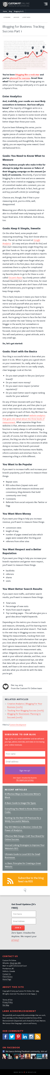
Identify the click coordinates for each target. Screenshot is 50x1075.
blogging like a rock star (27, 74)
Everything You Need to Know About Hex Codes (24, 810)
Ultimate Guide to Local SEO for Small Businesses (22, 856)
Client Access (8, 976)
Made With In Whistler (25, 1072)
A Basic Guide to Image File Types (20, 803)
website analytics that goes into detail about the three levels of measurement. (24, 419)
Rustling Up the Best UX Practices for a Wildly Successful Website (23, 819)
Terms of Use (8, 999)
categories (6, 17)
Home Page (7, 979)
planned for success (20, 78)
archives (16, 17)
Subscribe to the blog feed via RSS (31, 879)
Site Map (6, 1005)
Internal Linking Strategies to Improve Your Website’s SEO (25, 846)
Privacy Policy (8, 1002)
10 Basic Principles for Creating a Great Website (23, 865)
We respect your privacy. (25, 780)
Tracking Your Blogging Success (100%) (25, 710)
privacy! (15, 940)
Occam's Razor (16, 277)
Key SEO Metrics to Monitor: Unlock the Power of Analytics (23, 828)
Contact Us (7, 974)
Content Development (17, 724)
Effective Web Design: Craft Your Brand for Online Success (24, 837)
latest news (26, 17)
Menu (45, 4)
